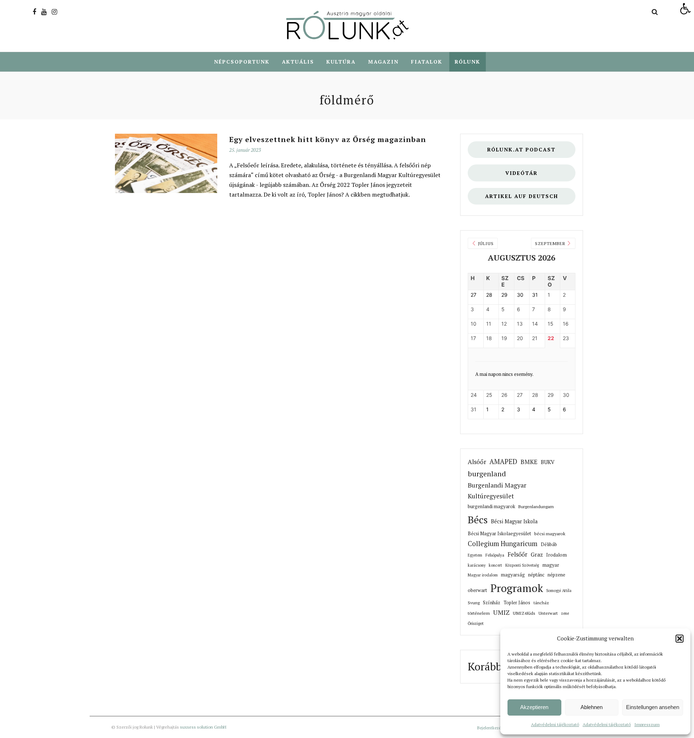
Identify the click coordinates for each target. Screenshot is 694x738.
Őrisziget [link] (476, 623)
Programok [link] (516, 588)
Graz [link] (537, 554)
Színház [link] (491, 602)
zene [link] (565, 613)
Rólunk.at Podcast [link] (521, 149)
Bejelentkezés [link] (489, 727)
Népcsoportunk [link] (242, 61)
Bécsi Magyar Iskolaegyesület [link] (499, 534)
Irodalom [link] (556, 555)
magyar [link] (550, 565)
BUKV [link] (547, 462)
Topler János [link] (517, 603)
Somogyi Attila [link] (558, 590)
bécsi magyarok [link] (549, 534)
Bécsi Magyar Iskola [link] (514, 521)
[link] (685, 8)
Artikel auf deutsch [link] (521, 196)
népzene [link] (556, 574)
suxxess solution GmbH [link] (203, 727)
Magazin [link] (383, 61)
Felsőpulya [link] (494, 555)
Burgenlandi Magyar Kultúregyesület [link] (497, 490)
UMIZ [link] (501, 612)
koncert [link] (495, 565)
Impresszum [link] (647, 724)
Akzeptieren (534, 707)
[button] (679, 638)
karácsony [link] (476, 565)
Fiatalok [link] (426, 61)
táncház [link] (541, 602)
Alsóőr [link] (477, 462)
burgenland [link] (487, 474)
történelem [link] (479, 613)
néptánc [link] (536, 574)
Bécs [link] (478, 519)
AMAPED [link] (503, 461)
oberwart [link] (477, 590)
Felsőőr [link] (517, 554)
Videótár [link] (521, 173)
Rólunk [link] (467, 61)
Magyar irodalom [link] (483, 575)
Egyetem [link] (475, 555)
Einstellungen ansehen (652, 707)
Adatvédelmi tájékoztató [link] (555, 724)
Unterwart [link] (548, 613)
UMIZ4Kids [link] (524, 613)
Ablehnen (592, 707)
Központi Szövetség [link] (522, 565)
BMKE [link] (528, 462)
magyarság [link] (513, 574)
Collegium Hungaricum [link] (502, 543)
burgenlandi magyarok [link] (491, 506)
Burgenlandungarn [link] (536, 506)
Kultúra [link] (341, 61)
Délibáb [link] (549, 544)
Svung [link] (474, 602)
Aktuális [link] (298, 61)
